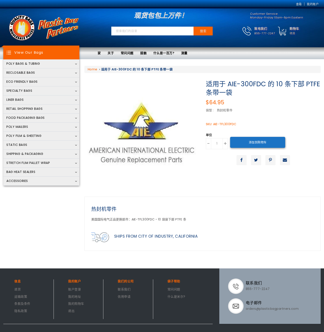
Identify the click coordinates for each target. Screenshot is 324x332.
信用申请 (124, 297)
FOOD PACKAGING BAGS (25, 118)
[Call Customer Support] (237, 286)
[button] (258, 31)
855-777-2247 (264, 33)
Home (92, 69)
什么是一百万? (164, 53)
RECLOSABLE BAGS (20, 73)
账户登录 (74, 290)
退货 (17, 290)
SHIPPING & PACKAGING (24, 154)
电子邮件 (254, 303)
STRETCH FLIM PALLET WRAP (28, 163)
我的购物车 (76, 304)
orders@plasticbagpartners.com (272, 308)
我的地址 (74, 297)
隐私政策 (20, 311)
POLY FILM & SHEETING (23, 136)
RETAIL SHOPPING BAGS (24, 109)
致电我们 (260, 28)
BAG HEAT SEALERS (20, 172)
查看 (299, 4)
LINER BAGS (15, 100)
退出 (71, 311)
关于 (111, 53)
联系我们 (124, 290)
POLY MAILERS (17, 127)
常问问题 (127, 53)
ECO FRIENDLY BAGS (22, 82)
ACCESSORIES (17, 181)
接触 (143, 53)
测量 (184, 53)
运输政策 (20, 297)
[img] (282, 31)
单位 (209, 135)
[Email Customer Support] (237, 306)
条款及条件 (22, 304)
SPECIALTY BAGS (19, 91)
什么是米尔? (176, 297)
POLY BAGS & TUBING (23, 64)
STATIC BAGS (16, 145)
